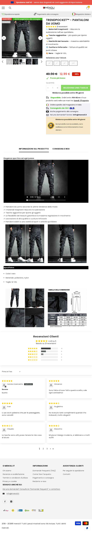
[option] (22, 38)
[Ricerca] (10, 7)
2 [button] (43, 449)
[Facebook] (5, 501)
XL (64, 63)
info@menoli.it (13, 493)
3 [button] (47, 449)
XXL (73, 63)
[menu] (3, 7)
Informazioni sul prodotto (34, 148)
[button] (4, 38)
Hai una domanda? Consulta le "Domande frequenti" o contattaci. (31, 489)
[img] (7, 381)
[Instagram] (11, 501)
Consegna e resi (61, 148)
